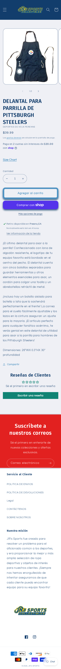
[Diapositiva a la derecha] (38, 91)
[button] (5, 10)
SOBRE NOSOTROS (19, 517)
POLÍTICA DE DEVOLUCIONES (25, 492)
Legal (10, 500)
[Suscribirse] (50, 463)
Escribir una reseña (31, 395)
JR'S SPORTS (33, 666)
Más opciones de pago (30, 214)
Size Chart (10, 159)
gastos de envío (14, 138)
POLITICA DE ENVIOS (20, 484)
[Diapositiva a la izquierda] (22, 91)
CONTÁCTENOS (16, 509)
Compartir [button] (13, 364)
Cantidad (8, 171)
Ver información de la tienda (23, 233)
